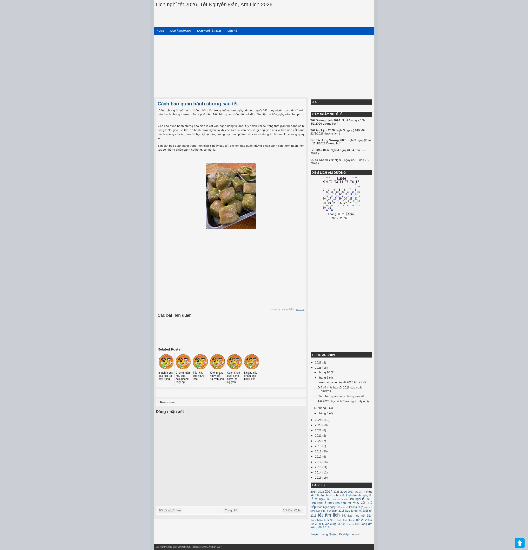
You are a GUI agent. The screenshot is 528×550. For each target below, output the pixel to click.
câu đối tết (360, 492)
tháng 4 (323, 413)
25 (336, 204)
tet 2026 (363, 510)
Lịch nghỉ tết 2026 (209, 30)
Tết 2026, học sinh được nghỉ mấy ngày (344, 401)
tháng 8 (323, 408)
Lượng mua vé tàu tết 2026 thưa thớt (342, 382)
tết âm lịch (329, 515)
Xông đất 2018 (320, 527)
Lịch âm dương (180, 30)
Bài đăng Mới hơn (170, 510)
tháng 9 (323, 377)
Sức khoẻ (351, 510)
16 (325, 199)
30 (325, 209)
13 (346, 195)
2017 (318, 456)
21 (352, 199)
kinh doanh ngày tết (359, 495)
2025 (318, 367)
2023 (318, 425)
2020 (318, 441)
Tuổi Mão (316, 520)
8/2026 (341, 178)
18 (336, 199)
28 (352, 204)
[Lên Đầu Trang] (519, 543)
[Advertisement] (264, 66)
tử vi (352, 520)
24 (331, 204)
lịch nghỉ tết (343, 502)
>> (356, 178)
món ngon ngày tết (328, 507)
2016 (318, 462)
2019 (318, 446)
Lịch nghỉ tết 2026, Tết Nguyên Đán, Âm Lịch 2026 (214, 4)
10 (331, 195)
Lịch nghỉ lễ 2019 (322, 502)
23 (325, 204)
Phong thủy (356, 507)
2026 (318, 362)
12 (341, 195)
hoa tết (340, 495)
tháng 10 (324, 372)
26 (341, 204)
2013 (318, 477)
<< (327, 178)
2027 (351, 491)
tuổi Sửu (329, 520)
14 (352, 195)
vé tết (341, 524)
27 (346, 204)
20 (346, 199)
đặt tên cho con (325, 495)
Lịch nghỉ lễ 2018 (360, 498)
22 (357, 199)
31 (331, 209)
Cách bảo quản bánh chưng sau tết (198, 103)
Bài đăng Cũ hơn (293, 510)
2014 (318, 472)
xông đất (366, 523)
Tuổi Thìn (342, 520)
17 (331, 199)
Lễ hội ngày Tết (320, 499)
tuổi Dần (366, 515)
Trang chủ (231, 510)
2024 (318, 419)
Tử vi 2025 (317, 524)
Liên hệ (232, 30)
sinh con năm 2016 (332, 510)
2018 (318, 451)
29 (357, 204)
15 (357, 195)
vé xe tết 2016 (352, 524)
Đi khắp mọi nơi (349, 534)
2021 (318, 435)
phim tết (344, 507)
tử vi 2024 (364, 520)
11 (336, 195)
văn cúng (331, 523)
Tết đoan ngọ (350, 515)
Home (160, 30)
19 (341, 199)
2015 (318, 467)
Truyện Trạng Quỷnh (323, 534)
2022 (318, 430)
